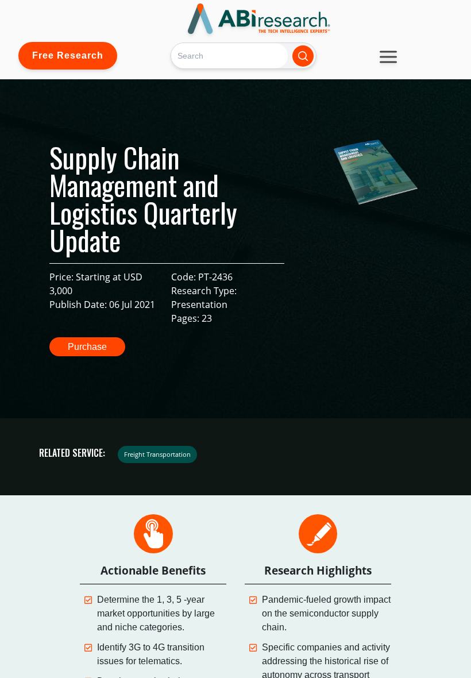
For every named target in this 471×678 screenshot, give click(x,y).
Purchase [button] (87, 347)
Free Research (67, 55)
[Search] (303, 56)
